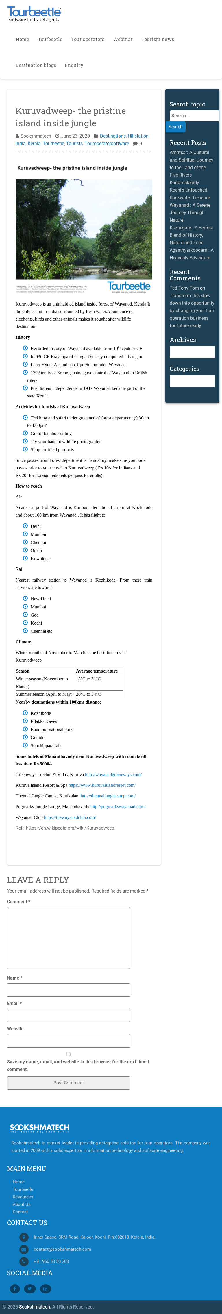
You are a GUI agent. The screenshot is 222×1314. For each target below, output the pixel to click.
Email (14, 1003)
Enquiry (74, 65)
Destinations (113, 136)
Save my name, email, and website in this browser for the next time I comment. (78, 1065)
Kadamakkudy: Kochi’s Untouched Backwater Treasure (190, 190)
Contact (20, 1212)
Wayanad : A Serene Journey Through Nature (190, 212)
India (21, 143)
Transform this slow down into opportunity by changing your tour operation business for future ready (192, 310)
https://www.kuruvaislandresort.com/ (102, 785)
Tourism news (157, 39)
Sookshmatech (34, 1307)
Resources (23, 1197)
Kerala (34, 143)
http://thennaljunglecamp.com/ (108, 795)
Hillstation (138, 136)
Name (15, 978)
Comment (18, 901)
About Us (22, 1204)
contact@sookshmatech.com (62, 1249)
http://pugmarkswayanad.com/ (117, 806)
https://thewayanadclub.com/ (70, 817)
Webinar (123, 39)
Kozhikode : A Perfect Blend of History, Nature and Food (191, 235)
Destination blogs (36, 65)
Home (22, 39)
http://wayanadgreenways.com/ (113, 774)
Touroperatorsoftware (107, 143)
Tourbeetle (50, 39)
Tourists (74, 143)
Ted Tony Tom (184, 288)
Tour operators (87, 39)
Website (15, 1029)
